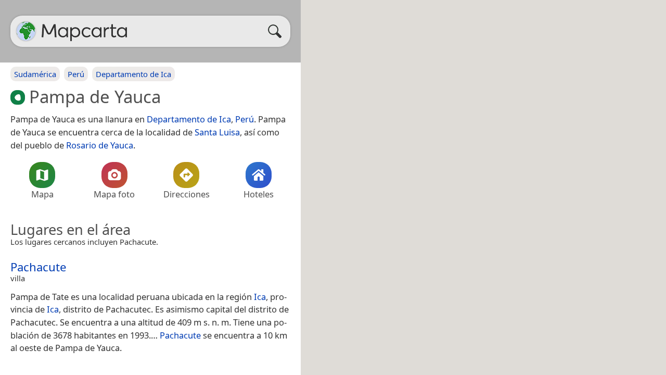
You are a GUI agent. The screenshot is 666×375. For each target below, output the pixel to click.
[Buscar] (277, 31)
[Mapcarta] (26, 31)
